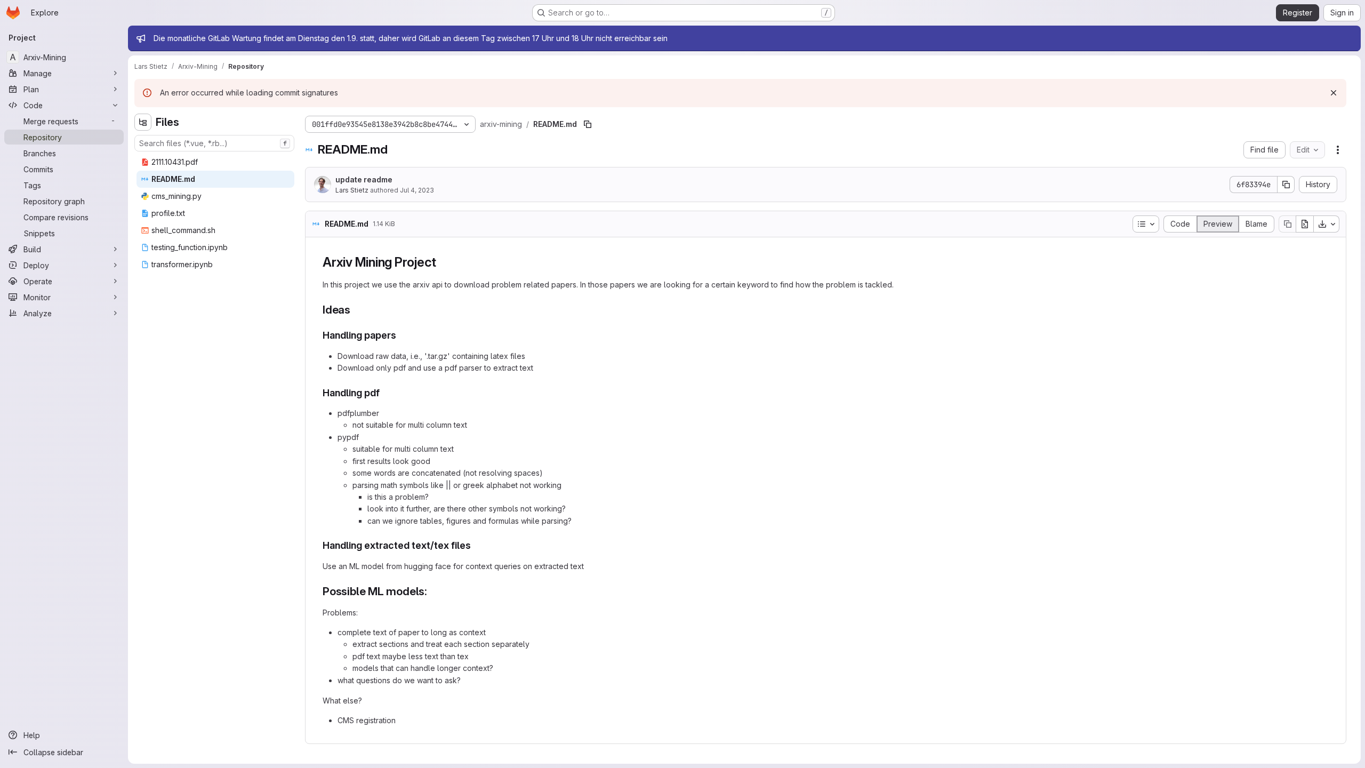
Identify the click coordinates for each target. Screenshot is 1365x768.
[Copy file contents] (1287, 224)
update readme (363, 179)
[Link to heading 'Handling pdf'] (385, 392)
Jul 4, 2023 (417, 190)
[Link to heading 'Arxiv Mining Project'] (443, 262)
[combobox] (214, 143)
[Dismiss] (1333, 92)
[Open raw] (1304, 224)
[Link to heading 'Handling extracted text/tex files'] (476, 545)
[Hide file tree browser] (142, 122)
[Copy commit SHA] (1286, 184)
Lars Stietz (351, 190)
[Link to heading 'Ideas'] (356, 309)
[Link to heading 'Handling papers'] (401, 335)
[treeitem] (215, 162)
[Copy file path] (587, 124)
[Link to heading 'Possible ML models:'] (433, 591)
